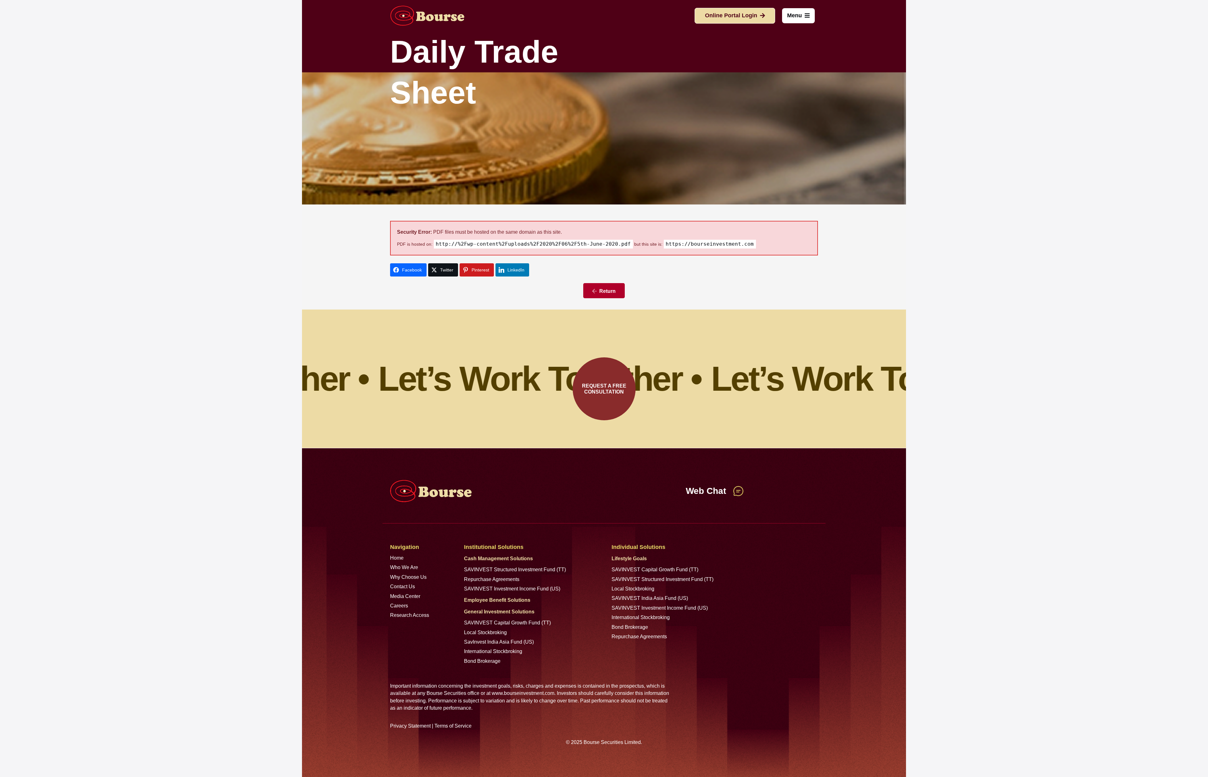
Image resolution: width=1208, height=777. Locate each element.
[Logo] (427, 16)
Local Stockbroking (485, 632)
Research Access (409, 615)
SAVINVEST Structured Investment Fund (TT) (515, 569)
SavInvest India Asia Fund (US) (499, 642)
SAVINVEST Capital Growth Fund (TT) (507, 622)
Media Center (405, 596)
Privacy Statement (410, 726)
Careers (399, 605)
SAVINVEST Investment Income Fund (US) (512, 588)
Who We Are (404, 567)
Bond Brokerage (482, 661)
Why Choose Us (408, 577)
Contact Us (402, 586)
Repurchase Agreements (491, 579)
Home (397, 558)
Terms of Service (453, 726)
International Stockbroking (493, 651)
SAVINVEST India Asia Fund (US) (650, 598)
